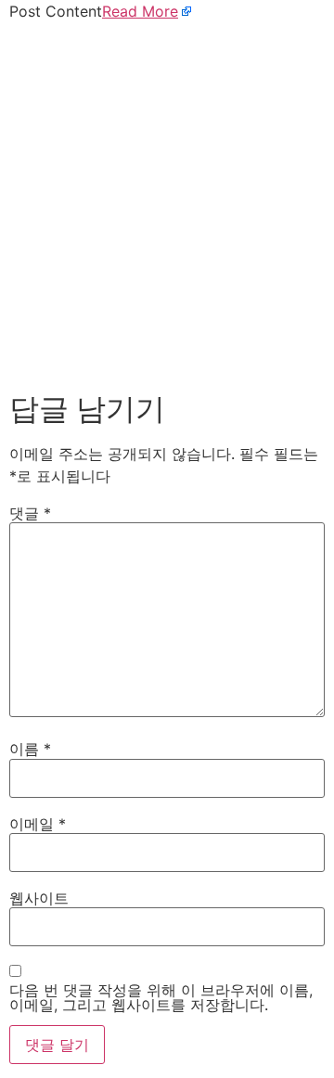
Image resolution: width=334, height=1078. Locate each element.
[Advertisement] (167, 202)
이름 (30, 748)
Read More (140, 11)
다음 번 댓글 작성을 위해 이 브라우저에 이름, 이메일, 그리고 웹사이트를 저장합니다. (161, 997)
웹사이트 (39, 898)
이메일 (37, 823)
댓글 (30, 513)
